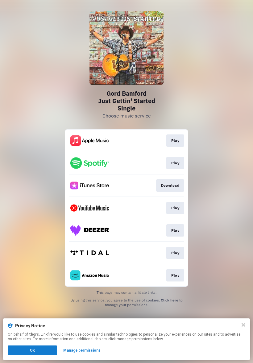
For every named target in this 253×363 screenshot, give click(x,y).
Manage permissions (82, 350)
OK (32, 350)
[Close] (243, 325)
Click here (169, 300)
